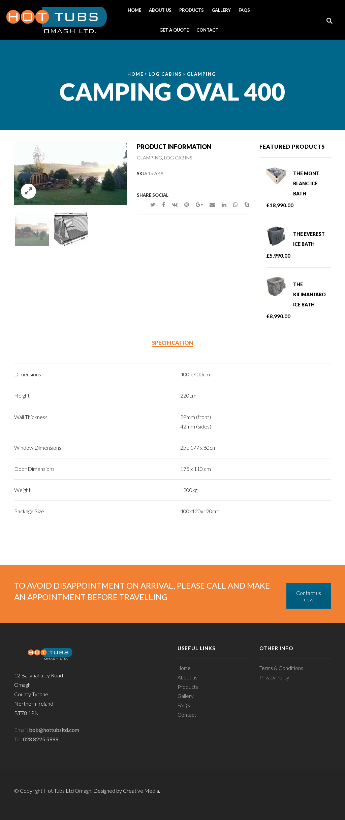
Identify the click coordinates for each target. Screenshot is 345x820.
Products (191, 10)
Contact (207, 30)
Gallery (221, 10)
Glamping (201, 74)
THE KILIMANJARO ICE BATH (309, 294)
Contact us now (308, 596)
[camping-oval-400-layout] (71, 228)
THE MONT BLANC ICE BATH (306, 183)
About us (160, 10)
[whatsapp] (235, 204)
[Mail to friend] (212, 204)
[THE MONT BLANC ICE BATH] (279, 175)
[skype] (245, 204)
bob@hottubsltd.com (54, 729)
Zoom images (28, 191)
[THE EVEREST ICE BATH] (279, 236)
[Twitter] (153, 204)
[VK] (174, 204)
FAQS (244, 10)
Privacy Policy (274, 677)
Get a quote (174, 30)
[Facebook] (163, 204)
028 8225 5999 (40, 739)
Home (134, 10)
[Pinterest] (186, 204)
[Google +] (199, 204)
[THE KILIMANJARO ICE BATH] (279, 286)
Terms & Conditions (281, 668)
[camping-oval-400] (32, 228)
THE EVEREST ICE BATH (309, 239)
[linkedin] (224, 204)
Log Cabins (165, 74)
